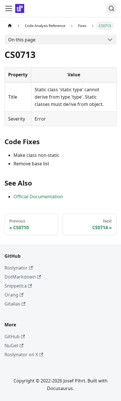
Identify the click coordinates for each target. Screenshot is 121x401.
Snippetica (16, 286)
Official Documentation (38, 196)
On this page (21, 40)
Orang (11, 295)
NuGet (11, 345)
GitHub (12, 336)
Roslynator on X (21, 354)
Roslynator (16, 268)
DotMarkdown (20, 277)
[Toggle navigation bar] (9, 8)
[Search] (111, 8)
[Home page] (10, 25)
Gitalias (12, 304)
